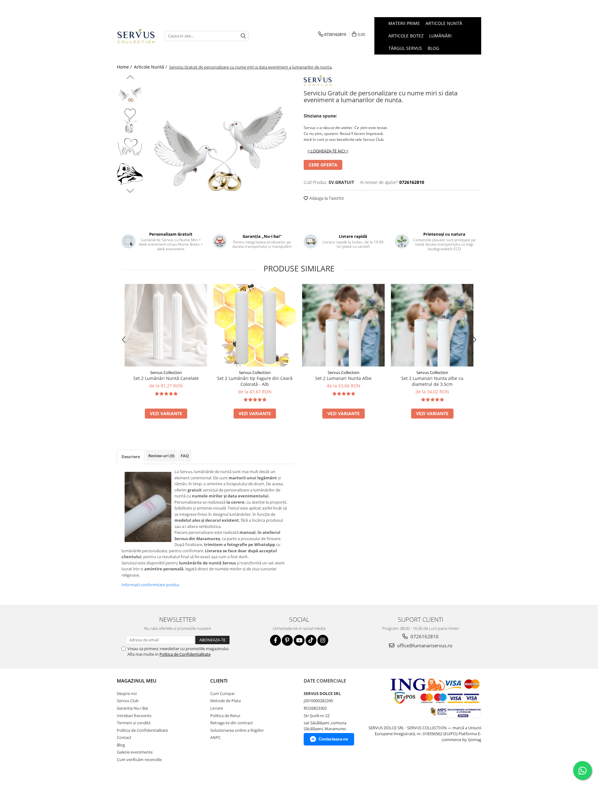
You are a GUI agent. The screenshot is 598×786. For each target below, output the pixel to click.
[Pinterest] (287, 640)
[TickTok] (311, 640)
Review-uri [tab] (161, 455)
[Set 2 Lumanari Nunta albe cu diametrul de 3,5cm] (432, 325)
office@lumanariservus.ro (424, 645)
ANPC (215, 737)
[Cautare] (243, 36)
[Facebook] (275, 640)
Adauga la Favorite (326, 198)
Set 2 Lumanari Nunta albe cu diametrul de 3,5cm (432, 381)
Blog (433, 48)
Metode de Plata (225, 700)
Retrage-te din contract (231, 723)
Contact (124, 737)
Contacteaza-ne (333, 739)
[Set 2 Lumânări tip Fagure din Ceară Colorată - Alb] (254, 325)
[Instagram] (322, 640)
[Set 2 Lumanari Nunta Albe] (343, 325)
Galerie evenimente (135, 752)
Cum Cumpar (222, 693)
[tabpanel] (220, 149)
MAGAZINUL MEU (136, 681)
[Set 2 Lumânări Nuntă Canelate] (166, 325)
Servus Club (128, 700)
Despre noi (127, 693)
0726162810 (424, 636)
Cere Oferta (323, 165)
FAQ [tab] (185, 455)
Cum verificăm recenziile (139, 759)
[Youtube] (299, 640)
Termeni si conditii (133, 723)
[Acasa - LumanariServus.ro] (136, 36)
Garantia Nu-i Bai (132, 708)
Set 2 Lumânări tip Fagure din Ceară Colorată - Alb (254, 381)
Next (130, 190)
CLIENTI (219, 681)
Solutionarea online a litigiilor (237, 730)
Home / (125, 67)
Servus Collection (166, 372)
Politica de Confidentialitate (185, 654)
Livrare (216, 708)
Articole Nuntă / (151, 67)
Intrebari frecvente (134, 715)
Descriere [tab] (130, 456)
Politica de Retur (225, 715)
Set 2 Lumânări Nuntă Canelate (166, 378)
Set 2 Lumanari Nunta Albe (343, 378)
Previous (130, 78)
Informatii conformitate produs (150, 584)
